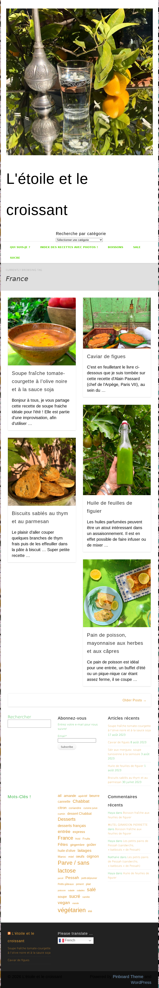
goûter (91, 844)
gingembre (77, 844)
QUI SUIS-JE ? (20, 247)
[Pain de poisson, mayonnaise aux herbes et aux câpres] (117, 593)
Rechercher (19, 716)
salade (71, 890)
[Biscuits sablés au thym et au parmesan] (42, 472)
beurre (94, 796)
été (90, 911)
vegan (64, 902)
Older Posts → (135, 700)
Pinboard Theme (128, 976)
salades (81, 890)
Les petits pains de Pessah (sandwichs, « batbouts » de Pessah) (128, 845)
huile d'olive (66, 850)
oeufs (80, 856)
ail (59, 795)
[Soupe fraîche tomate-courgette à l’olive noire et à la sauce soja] (42, 331)
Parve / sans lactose (73, 867)
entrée (64, 831)
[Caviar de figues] (117, 323)
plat (88, 884)
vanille (86, 897)
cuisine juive (90, 808)
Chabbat (81, 801)
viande (75, 903)
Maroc (62, 856)
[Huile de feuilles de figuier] (117, 450)
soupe (62, 896)
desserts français (72, 825)
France (65, 838)
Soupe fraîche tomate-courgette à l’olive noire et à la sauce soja (39, 381)
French (69, 940)
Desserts (67, 819)
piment (80, 884)
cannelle (64, 801)
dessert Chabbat (79, 813)
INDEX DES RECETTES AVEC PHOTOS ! (69, 247)
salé (91, 889)
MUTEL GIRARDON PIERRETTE (128, 824)
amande (70, 796)
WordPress (141, 982)
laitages (85, 850)
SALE (137, 247)
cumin (61, 813)
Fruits (86, 838)
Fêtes (63, 844)
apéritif (82, 796)
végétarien (72, 910)
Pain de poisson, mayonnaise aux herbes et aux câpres (115, 643)
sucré (74, 896)
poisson (62, 890)
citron (62, 808)
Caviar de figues (106, 356)
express (79, 832)
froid (77, 838)
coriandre (75, 808)
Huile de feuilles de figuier (125, 765)
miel (71, 856)
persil (60, 878)
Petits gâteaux (66, 884)
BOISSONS (115, 247)
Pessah (72, 877)
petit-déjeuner (89, 878)
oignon (93, 856)
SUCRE (15, 257)
